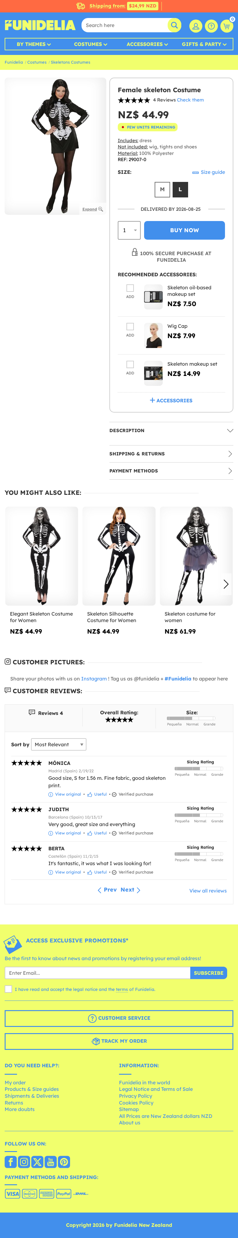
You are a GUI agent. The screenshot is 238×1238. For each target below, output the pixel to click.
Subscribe (208, 973)
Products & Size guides (32, 1089)
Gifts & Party (201, 44)
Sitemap (129, 1109)
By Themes (31, 44)
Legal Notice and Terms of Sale (156, 1089)
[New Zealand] (11, 1162)
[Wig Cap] (153, 335)
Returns (14, 1103)
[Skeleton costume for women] (196, 556)
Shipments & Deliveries (32, 1096)
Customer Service (123, 1018)
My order (15, 1082)
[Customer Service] (211, 26)
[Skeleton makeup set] (153, 373)
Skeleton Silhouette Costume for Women (111, 617)
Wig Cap (177, 326)
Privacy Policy (135, 1096)
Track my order (123, 1041)
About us (129, 1122)
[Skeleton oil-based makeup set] (153, 297)
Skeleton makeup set (192, 364)
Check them (190, 100)
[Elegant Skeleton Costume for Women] (41, 556)
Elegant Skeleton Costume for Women (41, 617)
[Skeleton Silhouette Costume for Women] (118, 556)
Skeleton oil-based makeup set (189, 290)
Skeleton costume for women (190, 617)
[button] (226, 584)
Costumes (88, 44)
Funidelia (14, 62)
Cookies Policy (136, 1103)
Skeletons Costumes (70, 62)
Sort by (20, 744)
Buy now (184, 230)
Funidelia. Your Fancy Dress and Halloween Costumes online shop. (40, 25)
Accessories (145, 44)
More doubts (20, 1109)
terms (122, 989)
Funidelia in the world (144, 1082)
